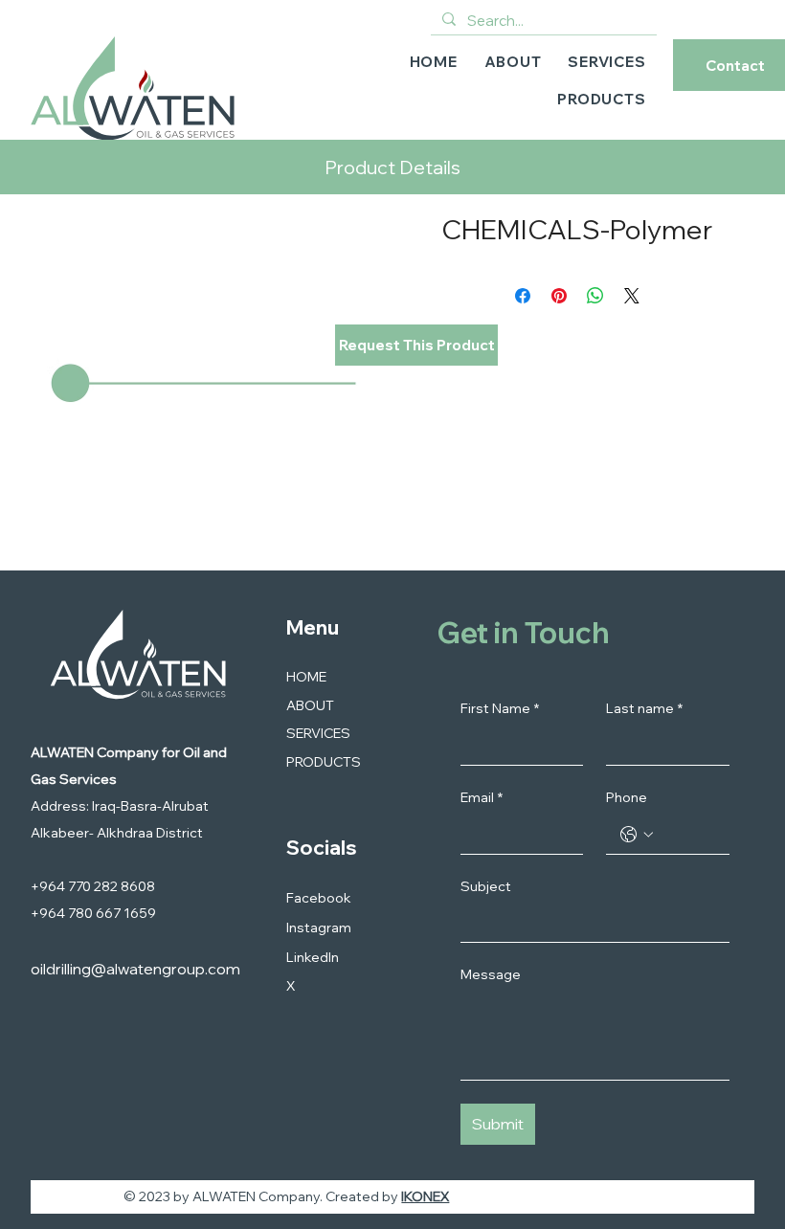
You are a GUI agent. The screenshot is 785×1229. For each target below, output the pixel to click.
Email (481, 797)
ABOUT (310, 705)
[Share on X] (631, 295)
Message (490, 974)
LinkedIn (312, 957)
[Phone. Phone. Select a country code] (636, 834)
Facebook (318, 897)
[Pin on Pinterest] (559, 295)
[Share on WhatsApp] (595, 295)
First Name (499, 708)
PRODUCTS (323, 762)
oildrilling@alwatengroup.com (135, 968)
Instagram (318, 927)
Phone (626, 797)
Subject (485, 886)
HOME (306, 676)
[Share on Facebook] (522, 295)
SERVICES (318, 733)
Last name (644, 708)
